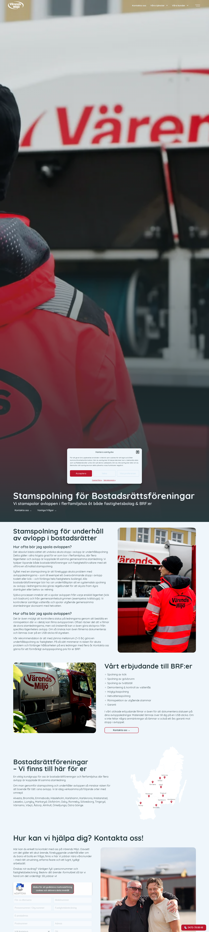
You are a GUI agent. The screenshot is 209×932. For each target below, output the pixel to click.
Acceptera (81, 473)
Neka (104, 473)
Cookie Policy (97, 480)
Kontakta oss (139, 5)
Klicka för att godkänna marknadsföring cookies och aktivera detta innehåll (52, 889)
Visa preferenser (128, 473)
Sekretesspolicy (110, 480)
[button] (137, 452)
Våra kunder (178, 5)
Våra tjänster (157, 5)
